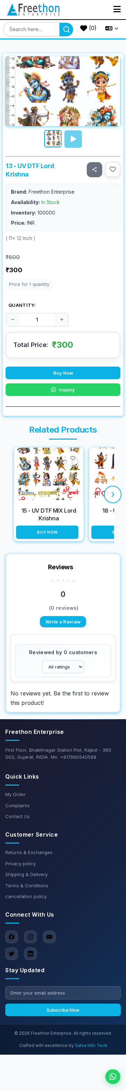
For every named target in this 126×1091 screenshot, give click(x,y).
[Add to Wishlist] (112, 169)
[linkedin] (30, 953)
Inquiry (67, 389)
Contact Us (17, 816)
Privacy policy (20, 863)
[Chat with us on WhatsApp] (112, 1076)
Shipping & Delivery (26, 874)
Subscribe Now (63, 1010)
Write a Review (63, 621)
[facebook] (11, 937)
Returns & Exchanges (28, 852)
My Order (15, 794)
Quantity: (22, 305)
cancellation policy (26, 896)
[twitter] (11, 953)
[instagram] (30, 937)
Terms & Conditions (26, 885)
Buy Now (63, 373)
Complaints (17, 805)
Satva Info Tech (91, 1045)
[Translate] (111, 28)
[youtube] (49, 937)
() (92, 27)
